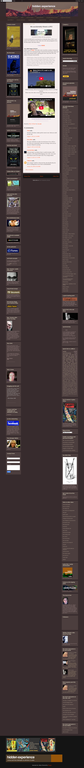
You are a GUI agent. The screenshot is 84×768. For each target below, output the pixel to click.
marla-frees (65, 526)
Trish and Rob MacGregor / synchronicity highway (68, 279)
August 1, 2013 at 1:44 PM (33, 136)
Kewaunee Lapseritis (67, 205)
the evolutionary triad (67, 710)
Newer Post (27, 176)
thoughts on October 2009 (68, 448)
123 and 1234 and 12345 (70, 359)
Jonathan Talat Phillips (67, 201)
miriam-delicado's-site (67, 528)
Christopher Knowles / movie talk (69, 149)
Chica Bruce (65, 144)
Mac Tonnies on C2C (67, 215)
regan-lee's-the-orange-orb (68, 542)
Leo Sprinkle (70, 376)
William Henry (65, 288)
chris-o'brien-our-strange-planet (68, 510)
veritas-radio (65, 557)
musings (65, 354)
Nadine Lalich (65, 231)
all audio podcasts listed (52, 17)
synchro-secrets (66, 551)
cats (75, 386)
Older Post (56, 176)
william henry (70, 393)
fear (71, 387)
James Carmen (66, 187)
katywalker (30, 139)
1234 (69, 365)
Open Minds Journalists (67, 241)
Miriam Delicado (66, 229)
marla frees (66, 378)
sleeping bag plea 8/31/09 (68, 444)
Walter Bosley (65, 281)
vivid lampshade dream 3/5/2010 (69, 450)
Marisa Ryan (65, 217)
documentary (65, 387)
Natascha (65, 385)
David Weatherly (66, 165)
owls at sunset (71, 670)
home (22, 17)
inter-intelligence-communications (69, 520)
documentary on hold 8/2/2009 (68, 442)
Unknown (29, 160)
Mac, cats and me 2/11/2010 (68, 440)
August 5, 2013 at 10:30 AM (33, 147)
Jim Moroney (65, 195)
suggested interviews (65, 17)
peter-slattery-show (66, 534)
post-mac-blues (66, 540)
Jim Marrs (65, 193)
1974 (76, 384)
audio (64, 351)
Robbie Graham (68, 394)
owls (64, 356)
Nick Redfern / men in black (68, 235)
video (75, 359)
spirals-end (65, 546)
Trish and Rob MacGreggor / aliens (69, 273)
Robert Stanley (65, 259)
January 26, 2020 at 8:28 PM (33, 166)
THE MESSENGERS (72, 363)
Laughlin (64, 368)
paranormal (65, 375)
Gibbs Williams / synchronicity (68, 179)
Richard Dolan (65, 372)
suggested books (32, 19)
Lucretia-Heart (65, 369)
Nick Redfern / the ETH (67, 237)
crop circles (68, 382)
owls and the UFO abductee (68, 704)
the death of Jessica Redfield (68, 714)
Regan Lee (65, 251)
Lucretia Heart (30, 150)
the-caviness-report (66, 553)
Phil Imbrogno (65, 247)
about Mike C (11, 19)
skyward (64, 544)
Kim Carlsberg (65, 207)
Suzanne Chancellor (66, 269)
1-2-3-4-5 (64, 371)
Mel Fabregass (65, 223)
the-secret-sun (65, 555)
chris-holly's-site (66, 508)
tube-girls (65, 384)
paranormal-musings (66, 532)
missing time (70, 391)
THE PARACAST (73, 372)
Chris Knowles (70, 361)
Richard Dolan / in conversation (69, 257)
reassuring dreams (71, 368)
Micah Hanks (65, 227)
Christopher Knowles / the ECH (69, 154)
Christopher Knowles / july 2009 (69, 148)
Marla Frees (65, 219)
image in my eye (66, 383)
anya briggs (67, 366)
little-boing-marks (66, 524)
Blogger (50, 765)
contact (51, 19)
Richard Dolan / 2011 (67, 253)
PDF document (66, 370)
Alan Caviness (65, 114)
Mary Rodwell (65, 221)
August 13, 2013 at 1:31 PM (33, 157)
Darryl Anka (65, 164)
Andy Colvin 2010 (66, 116)
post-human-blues (66, 538)
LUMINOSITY (66, 374)
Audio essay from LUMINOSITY (69, 124)
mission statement (21, 19)
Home (41, 176)
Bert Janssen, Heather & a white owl (70, 128)
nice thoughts (73, 378)
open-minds (65, 530)
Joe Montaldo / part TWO (67, 199)
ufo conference (73, 370)
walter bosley (73, 392)
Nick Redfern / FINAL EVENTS (69, 233)
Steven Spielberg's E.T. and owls (69, 719)
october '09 (73, 367)
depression (74, 382)
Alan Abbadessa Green (67, 112)
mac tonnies (71, 356)
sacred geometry (66, 379)
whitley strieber (67, 362)
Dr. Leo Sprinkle (66, 171)
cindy (64, 382)
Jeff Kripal (65, 191)
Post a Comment (29, 169)
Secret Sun (75, 365)
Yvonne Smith (65, 290)
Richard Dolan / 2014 (67, 255)
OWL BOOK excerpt (72, 371)
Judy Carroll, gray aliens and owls (69, 712)
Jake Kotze (65, 185)
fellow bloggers (66, 358)
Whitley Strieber (66, 286)
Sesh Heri (65, 263)
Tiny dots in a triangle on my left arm (72, 653)
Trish (28, 130)
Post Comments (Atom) (44, 180)
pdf (63, 395)
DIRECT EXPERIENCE (68, 357)
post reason (65, 536)
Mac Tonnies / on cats (67, 213)
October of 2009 (66, 239)
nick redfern (73, 374)
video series (71, 384)
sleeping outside (67, 373)
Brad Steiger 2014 (66, 132)
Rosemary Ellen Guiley (67, 261)
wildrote (64, 559)
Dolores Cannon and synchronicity (69, 708)
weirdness (64, 393)
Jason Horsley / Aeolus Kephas (69, 189)
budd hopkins (72, 369)
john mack (73, 366)
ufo (73, 354)
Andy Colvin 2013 (66, 118)
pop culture (71, 375)
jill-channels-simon (66, 522)
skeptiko (71, 379)
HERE (43, 45)
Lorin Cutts (65, 209)
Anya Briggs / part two (67, 122)
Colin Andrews (65, 159)
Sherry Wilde (65, 265)
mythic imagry (70, 388)
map (63, 367)
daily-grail (64, 512)
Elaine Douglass (66, 173)
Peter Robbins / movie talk (68, 245)
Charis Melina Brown (67, 139)
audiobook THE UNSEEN (67, 386)
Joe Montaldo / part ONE (67, 197)
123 (67, 367)
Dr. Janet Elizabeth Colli (67, 169)
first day (65, 390)
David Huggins (71, 380)
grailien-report (65, 514)
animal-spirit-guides (66, 504)
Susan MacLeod (66, 267)
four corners (68, 377)
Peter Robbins (65, 243)
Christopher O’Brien (66, 155)
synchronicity (67, 353)
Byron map (75, 373)
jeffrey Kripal (74, 377)
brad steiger (74, 394)
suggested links (42, 19)
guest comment (71, 390)
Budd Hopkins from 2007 (67, 138)
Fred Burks (65, 175)
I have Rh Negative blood (67, 702)
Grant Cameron (66, 181)
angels (76, 389)
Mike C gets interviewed (70, 364)
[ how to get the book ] (13, 17)
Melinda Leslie (65, 225)
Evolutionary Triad (66, 381)
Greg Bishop (65, 183)
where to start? (29, 17)
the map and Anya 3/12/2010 (68, 446)
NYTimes (73, 381)
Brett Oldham (65, 134)
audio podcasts (39, 17)
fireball (64, 706)
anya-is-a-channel (66, 506)
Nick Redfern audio (72, 385)
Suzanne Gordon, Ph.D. (67, 271)
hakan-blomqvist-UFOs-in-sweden (69, 516)
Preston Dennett (66, 249)
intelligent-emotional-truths (68, 518)
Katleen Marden (66, 203)
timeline (66, 395)
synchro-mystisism (73, 383)
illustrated (64, 365)
